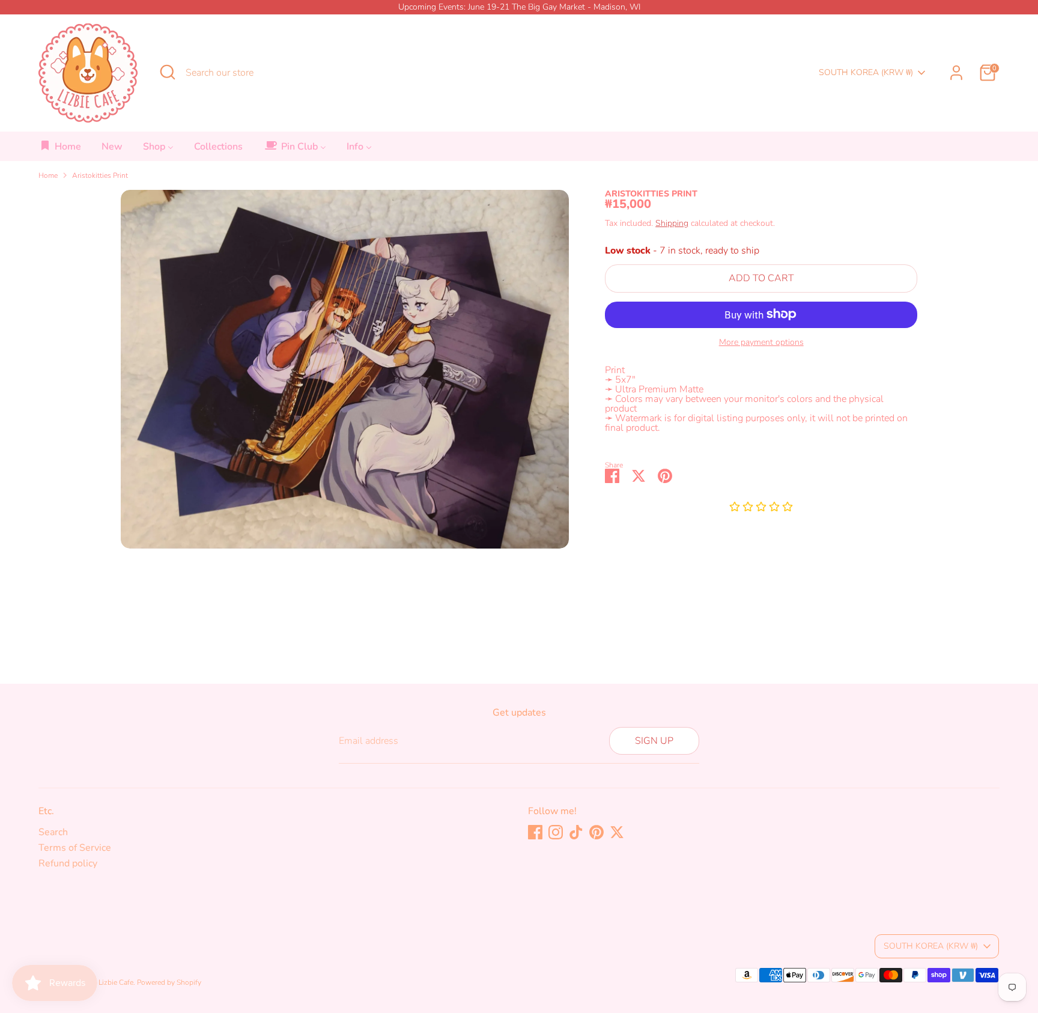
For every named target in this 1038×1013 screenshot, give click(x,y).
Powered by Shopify (169, 982)
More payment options (761, 342)
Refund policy (67, 863)
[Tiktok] (576, 832)
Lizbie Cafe (116, 982)
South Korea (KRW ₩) (866, 72)
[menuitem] (60, 150)
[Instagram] (555, 832)
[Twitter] (617, 832)
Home (48, 175)
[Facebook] (535, 832)
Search (53, 832)
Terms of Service (74, 847)
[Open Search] (168, 72)
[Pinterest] (596, 832)
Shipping (671, 223)
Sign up (654, 740)
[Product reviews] (761, 507)
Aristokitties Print (100, 175)
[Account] (956, 73)
